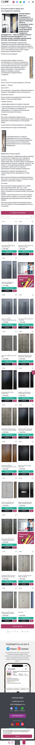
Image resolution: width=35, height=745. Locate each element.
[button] (9, 317)
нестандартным (6, 62)
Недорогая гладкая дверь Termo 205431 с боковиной (25, 576)
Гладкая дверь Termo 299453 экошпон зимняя (7, 393)
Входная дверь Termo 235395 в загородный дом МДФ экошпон (8, 539)
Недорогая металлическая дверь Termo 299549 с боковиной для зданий (25, 356)
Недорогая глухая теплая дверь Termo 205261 (24, 466)
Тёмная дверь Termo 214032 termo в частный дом (25, 319)
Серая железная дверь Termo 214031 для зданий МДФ (8, 283)
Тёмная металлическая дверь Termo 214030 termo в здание (25, 246)
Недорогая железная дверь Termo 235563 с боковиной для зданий (25, 503)
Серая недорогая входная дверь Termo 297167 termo (8, 246)
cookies (11, 730)
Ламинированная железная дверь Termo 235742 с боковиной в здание (9, 429)
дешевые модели (24, 140)
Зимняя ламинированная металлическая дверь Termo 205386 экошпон (9, 466)
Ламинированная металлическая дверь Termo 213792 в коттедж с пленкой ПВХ (8, 576)
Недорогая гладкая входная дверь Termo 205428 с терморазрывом (25, 429)
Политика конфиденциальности (17, 739)
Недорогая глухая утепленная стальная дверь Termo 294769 (24, 393)
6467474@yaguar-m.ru (17, 704)
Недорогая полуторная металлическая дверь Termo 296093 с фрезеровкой (9, 319)
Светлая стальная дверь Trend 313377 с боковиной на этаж (8, 503)
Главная (2, 5)
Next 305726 (20, 612)
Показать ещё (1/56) (17, 626)
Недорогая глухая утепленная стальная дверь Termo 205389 (8, 613)
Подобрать (7, 254)
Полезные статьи (8, 5)
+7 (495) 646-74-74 (17, 701)
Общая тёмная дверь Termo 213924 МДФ (9, 356)
